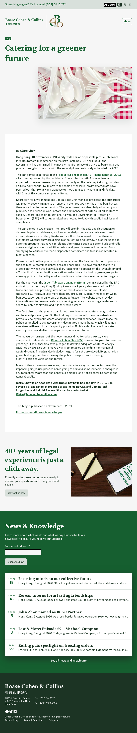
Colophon (53, 720)
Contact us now (16, 493)
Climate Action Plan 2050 (67, 340)
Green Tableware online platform (64, 282)
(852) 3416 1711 (56, 4)
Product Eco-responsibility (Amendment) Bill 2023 (89, 174)
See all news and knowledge (68, 660)
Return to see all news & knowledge (39, 412)
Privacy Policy (12, 720)
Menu (127, 21)
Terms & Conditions (34, 720)
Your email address (17, 546)
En (119, 4)
